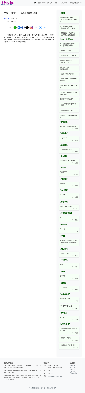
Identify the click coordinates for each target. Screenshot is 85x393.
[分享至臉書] (23, 27)
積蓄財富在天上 (64, 253)
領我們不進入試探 (65, 299)
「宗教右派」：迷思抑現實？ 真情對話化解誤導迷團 (68, 34)
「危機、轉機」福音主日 (67, 74)
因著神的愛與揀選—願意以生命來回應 (68, 329)
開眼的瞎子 (63, 183)
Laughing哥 (63, 138)
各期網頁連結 (41, 3)
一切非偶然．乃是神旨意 (67, 345)
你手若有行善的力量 (66, 306)
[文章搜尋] (83, 3)
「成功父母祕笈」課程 (66, 110)
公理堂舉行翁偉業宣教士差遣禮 (68, 86)
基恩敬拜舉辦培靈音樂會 (67, 99)
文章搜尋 (72, 369)
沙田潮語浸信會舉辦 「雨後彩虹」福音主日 (66, 61)
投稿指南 (72, 371)
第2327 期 (6, 18)
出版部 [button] (56, 3)
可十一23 (62, 229)
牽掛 (61, 264)
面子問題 (62, 276)
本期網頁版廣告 (74, 3)
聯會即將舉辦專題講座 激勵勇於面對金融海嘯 (67, 27)
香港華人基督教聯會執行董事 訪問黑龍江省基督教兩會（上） (68, 242)
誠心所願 (62, 195)
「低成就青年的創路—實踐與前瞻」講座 (68, 93)
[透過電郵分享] (19, 27)
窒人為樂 (62, 317)
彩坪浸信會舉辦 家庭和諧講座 (64, 68)
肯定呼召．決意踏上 (66, 338)
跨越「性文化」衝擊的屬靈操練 (68, 116)
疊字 (61, 217)
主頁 (35, 3)
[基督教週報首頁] (7, 3)
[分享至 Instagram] (31, 27)
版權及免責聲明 (51, 388)
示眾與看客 (63, 287)
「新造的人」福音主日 (66, 50)
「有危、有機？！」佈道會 (68, 55)
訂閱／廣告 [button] (64, 3)
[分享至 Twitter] (27, 27)
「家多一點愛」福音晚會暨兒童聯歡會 (68, 79)
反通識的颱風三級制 (66, 149)
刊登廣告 (72, 365)
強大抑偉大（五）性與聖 (67, 160)
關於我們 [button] (49, 3)
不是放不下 (63, 172)
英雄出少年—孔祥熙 (66, 206)
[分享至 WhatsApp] (15, 27)
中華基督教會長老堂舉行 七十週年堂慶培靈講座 (67, 44)
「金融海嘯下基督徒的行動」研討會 (68, 104)
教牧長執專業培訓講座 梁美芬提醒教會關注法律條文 (68, 19)
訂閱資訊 (72, 367)
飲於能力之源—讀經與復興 (68, 126)
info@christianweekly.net (54, 376)
